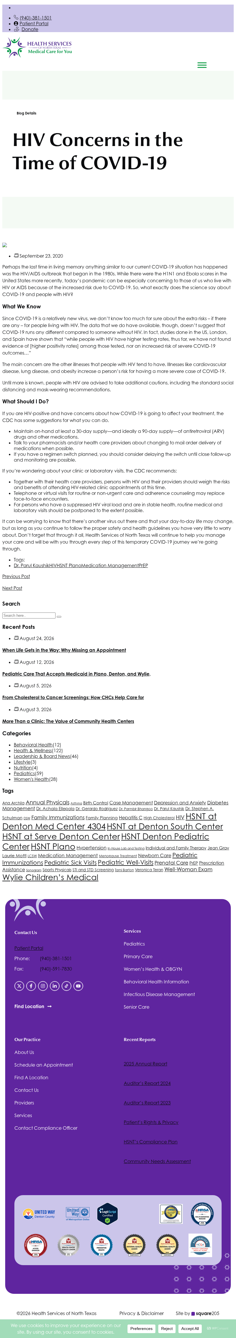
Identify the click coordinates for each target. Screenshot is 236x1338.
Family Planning (102, 817)
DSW (27, 818)
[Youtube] (78, 986)
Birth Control (95, 802)
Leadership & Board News (42, 756)
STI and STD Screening (93, 870)
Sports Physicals (57, 870)
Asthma (76, 803)
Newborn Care (154, 855)
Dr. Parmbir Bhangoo (136, 809)
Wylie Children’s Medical (50, 877)
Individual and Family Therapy (176, 847)
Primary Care (138, 956)
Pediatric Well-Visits (125, 862)
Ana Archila (13, 803)
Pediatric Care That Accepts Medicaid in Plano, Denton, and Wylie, (76, 674)
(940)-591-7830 (56, 969)
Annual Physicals (47, 802)
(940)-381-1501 (36, 18)
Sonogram (33, 870)
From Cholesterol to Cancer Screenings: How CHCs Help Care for (73, 697)
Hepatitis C (130, 817)
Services (23, 1115)
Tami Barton (124, 870)
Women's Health (31, 779)
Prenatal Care (171, 863)
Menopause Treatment (118, 856)
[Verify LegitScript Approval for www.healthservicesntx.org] (107, 1223)
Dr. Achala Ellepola (55, 808)
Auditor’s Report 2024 (147, 1083)
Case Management (131, 803)
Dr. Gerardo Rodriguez (97, 808)
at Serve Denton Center (61, 836)
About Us (24, 1052)
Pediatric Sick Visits (70, 862)
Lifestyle (22, 762)
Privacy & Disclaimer (141, 1313)
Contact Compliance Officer (45, 1128)
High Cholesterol (159, 818)
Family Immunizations (58, 817)
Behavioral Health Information (156, 982)
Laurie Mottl (14, 855)
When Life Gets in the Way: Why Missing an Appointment (64, 650)
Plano (69, 565)
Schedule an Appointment (43, 1065)
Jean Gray (218, 847)
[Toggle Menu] (202, 65)
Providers (24, 1103)
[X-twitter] (19, 986)
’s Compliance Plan (151, 1142)
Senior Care (136, 1007)
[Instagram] (42, 986)
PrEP (143, 565)
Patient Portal (34, 23)
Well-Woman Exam (188, 869)
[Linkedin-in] (54, 986)
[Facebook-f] (31, 986)
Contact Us (26, 1090)
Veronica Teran (149, 870)
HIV (53, 565)
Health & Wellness (33, 750)
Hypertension (91, 848)
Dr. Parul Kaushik (31, 565)
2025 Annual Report (145, 1064)
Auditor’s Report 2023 (147, 1103)
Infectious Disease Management (159, 994)
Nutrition (23, 768)
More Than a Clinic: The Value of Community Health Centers (68, 721)
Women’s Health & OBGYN (153, 969)
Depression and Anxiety (180, 803)
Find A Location (31, 1077)
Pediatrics (24, 773)
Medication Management (110, 565)
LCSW (32, 856)
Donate (30, 29)
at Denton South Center (165, 826)
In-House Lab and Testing (126, 848)
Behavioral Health (33, 745)
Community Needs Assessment (157, 1161)
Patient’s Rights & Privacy (151, 1122)
